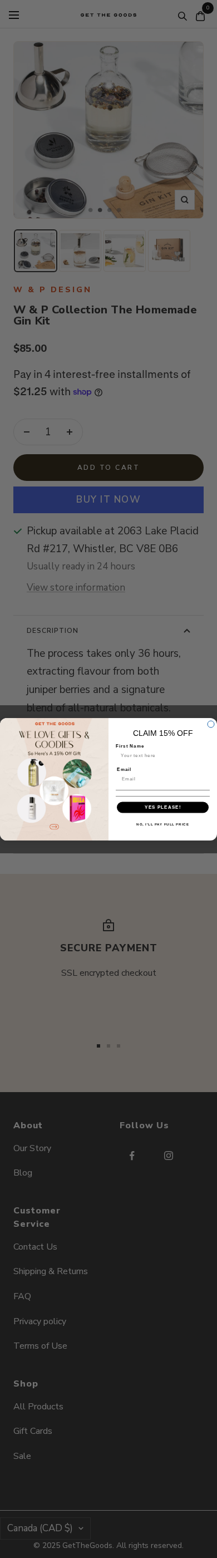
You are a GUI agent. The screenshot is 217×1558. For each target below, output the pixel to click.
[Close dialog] (211, 724)
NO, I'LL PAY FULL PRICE (162, 823)
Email (124, 768)
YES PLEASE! (163, 806)
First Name (130, 745)
